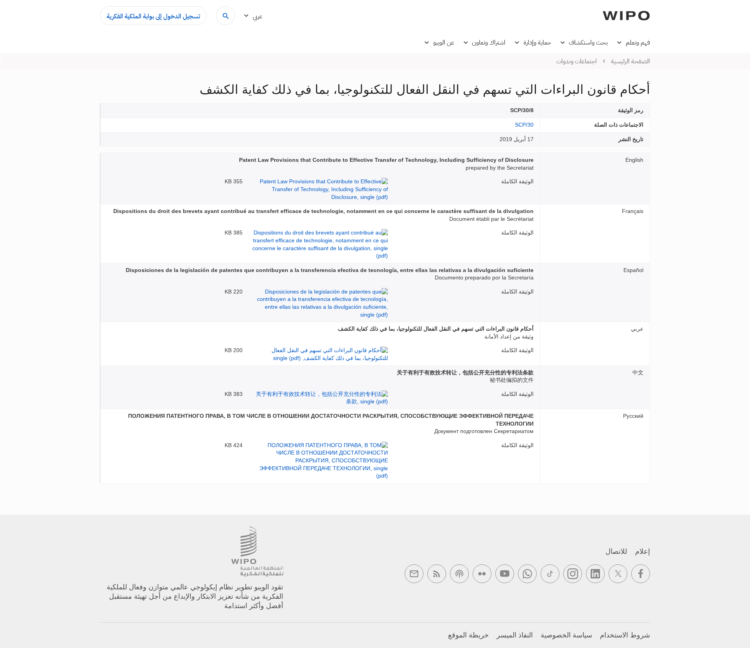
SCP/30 (524, 125)
